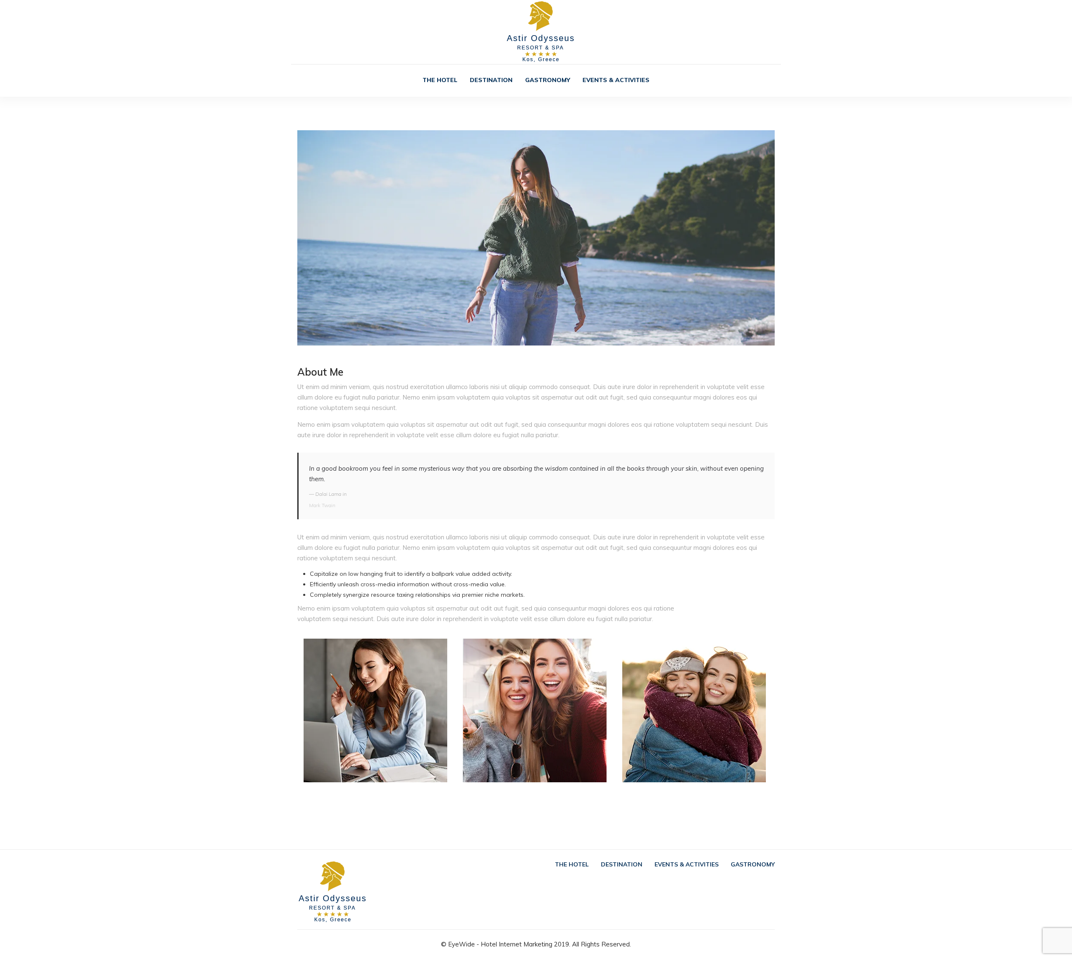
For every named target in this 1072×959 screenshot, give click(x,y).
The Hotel (440, 80)
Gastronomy (547, 80)
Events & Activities (615, 80)
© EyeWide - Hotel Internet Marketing (496, 944)
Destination (491, 80)
